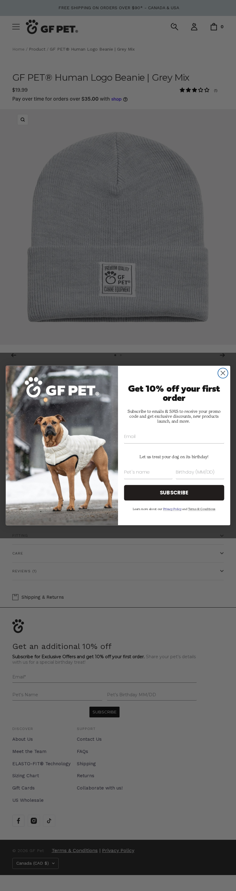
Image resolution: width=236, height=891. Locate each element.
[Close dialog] (223, 373)
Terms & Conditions (201, 508)
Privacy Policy (172, 508)
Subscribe (174, 492)
